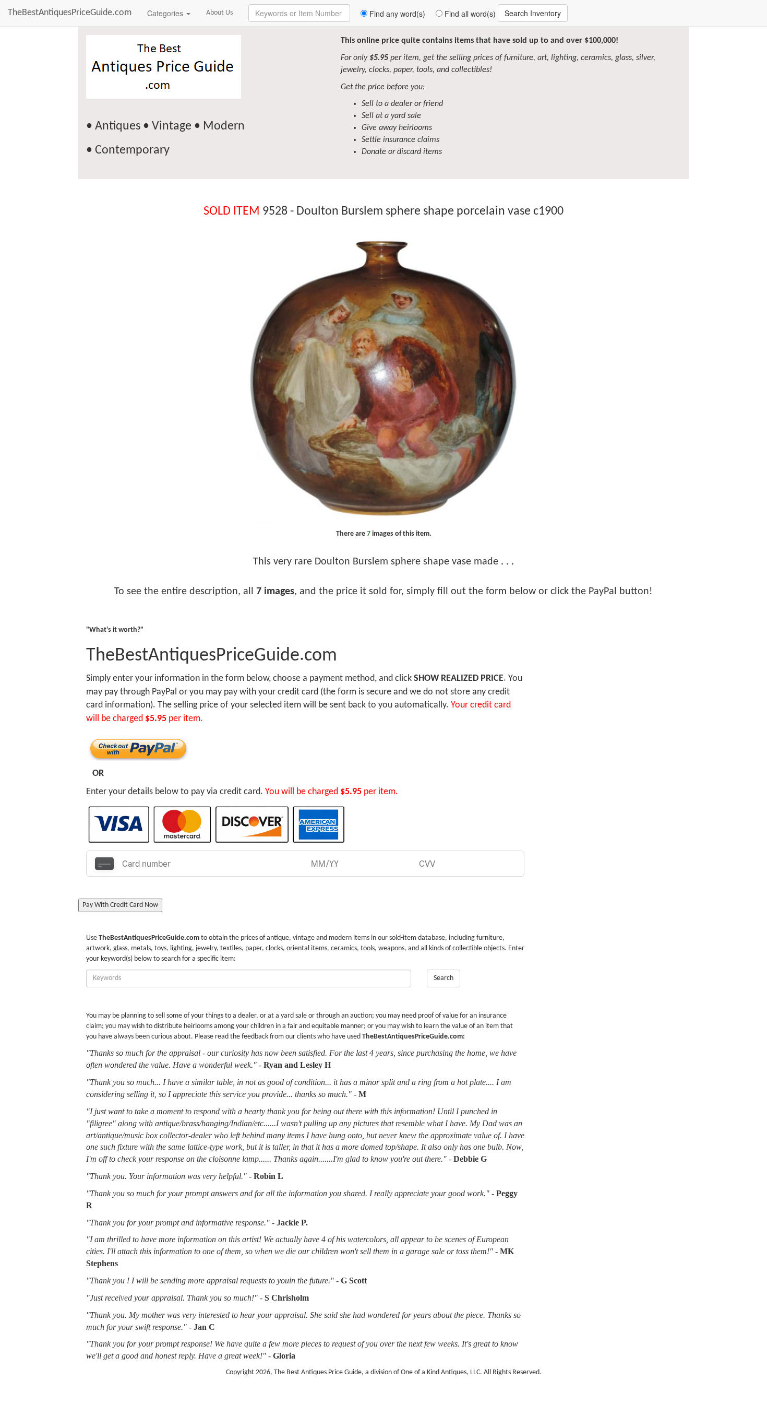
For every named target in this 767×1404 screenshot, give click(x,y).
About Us (219, 13)
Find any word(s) (396, 13)
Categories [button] (166, 13)
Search (443, 978)
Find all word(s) (469, 13)
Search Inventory (533, 13)
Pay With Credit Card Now (120, 905)
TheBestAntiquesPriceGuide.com (69, 13)
